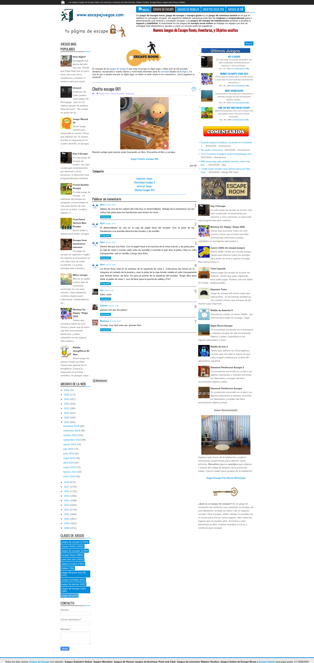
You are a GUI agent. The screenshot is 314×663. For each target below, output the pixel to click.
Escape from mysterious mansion (80, 243)
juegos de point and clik (73, 572)
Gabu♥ (103, 305)
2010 (67, 519)
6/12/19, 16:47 (110, 224)
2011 (67, 514)
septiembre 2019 (72, 439)
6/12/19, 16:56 (110, 265)
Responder (105, 217)
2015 (67, 496)
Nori (102, 204)
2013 (67, 505)
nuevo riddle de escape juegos (227, 247)
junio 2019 (69, 453)
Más (247, 69)
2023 (67, 403)
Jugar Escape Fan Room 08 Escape (226, 478)
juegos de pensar (70, 584)
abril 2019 (68, 462)
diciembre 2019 (71, 426)
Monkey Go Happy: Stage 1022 (80, 313)
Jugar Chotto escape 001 (144, 159)
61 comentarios (238, 86)
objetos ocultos (69, 564)
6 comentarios (238, 120)
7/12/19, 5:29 (109, 290)
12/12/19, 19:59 (115, 321)
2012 (67, 509)
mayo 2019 (69, 458)
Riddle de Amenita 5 (221, 310)
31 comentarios (238, 103)
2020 (67, 417)
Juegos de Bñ (235, 9)
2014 (67, 500)
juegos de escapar (118, 93)
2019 (67, 422)
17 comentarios (238, 69)
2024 (67, 399)
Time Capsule (218, 268)
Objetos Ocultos (213, 9)
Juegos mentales (70, 579)
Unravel (77, 88)
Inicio (145, 10)
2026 (67, 390)
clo (102, 290)
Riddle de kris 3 (219, 346)
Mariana (104, 321)
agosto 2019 (70, 444)
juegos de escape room (73, 588)
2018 (67, 482)
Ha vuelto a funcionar (212, 150)
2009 (67, 523)
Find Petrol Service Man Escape (79, 223)
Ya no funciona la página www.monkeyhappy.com (226, 154)
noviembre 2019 (72, 430)
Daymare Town (218, 289)
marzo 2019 (69, 467)
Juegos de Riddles (188, 9)
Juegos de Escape (163, 9)
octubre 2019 (70, 435)
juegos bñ (66, 595)
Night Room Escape (234, 90)
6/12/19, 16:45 (110, 205)
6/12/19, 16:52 (110, 242)
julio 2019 (68, 449)
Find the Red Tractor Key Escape (234, 107)
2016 (67, 491)
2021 (67, 413)
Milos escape (80, 275)
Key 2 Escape (80, 153)
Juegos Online (68, 546)
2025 (67, 394)
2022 (67, 408)
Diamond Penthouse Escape (226, 388)
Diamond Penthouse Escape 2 (227, 367)
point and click (68, 559)
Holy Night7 (79, 56)
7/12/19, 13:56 (113, 306)
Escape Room (104, 93)
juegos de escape (70, 542)
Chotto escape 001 (106, 89)
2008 (67, 528)
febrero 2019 (70, 472)
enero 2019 (69, 476)
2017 (67, 486)
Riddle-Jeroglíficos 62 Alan (81, 351)
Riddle (64, 568)
